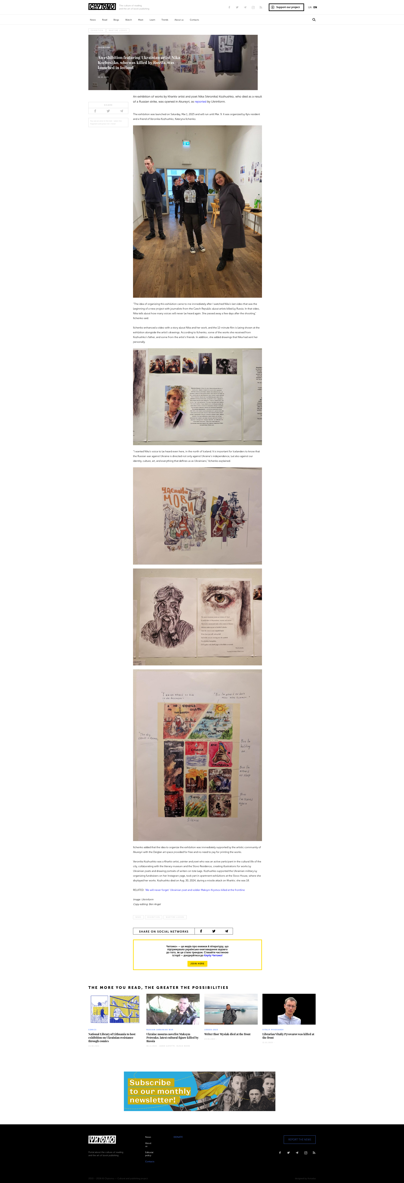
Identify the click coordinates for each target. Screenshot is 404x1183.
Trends (164, 19)
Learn (152, 19)
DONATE (178, 1137)
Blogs (116, 19)
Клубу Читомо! (213, 955)
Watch (128, 19)
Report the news (299, 1139)
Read (104, 19)
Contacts (194, 19)
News (93, 19)
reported (200, 101)
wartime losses (118, 30)
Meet (140, 19)
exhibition (97, 30)
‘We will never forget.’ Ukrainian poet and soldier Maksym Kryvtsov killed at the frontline (195, 889)
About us (179, 19)
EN (315, 7)
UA (310, 7)
